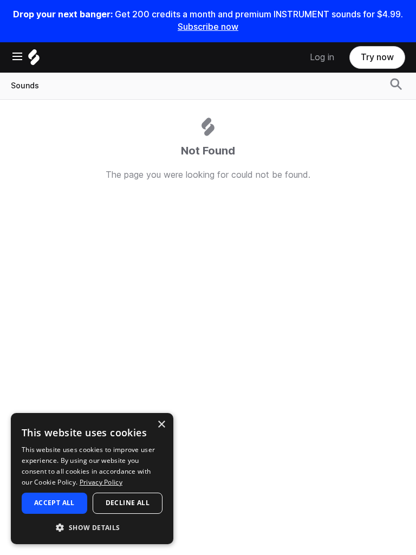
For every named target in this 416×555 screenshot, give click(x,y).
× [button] (161, 425)
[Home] (34, 60)
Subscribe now (208, 27)
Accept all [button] (54, 502)
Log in (322, 57)
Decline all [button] (128, 502)
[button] (92, 527)
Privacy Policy (101, 482)
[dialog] (92, 478)
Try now (377, 57)
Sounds (25, 85)
